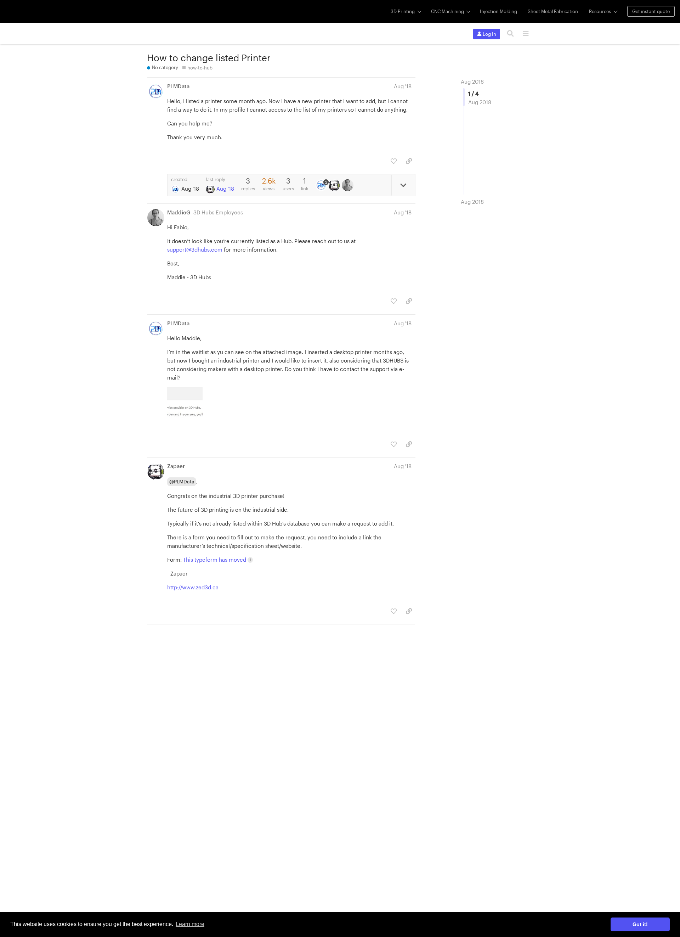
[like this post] (393, 161)
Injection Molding (498, 11)
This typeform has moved (217, 559)
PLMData (178, 86)
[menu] (525, 33)
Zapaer (176, 466)
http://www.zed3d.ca (193, 587)
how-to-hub (199, 68)
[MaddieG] (348, 185)
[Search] (510, 33)
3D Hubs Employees (218, 212)
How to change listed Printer (209, 57)
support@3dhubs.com (194, 249)
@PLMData (181, 481)
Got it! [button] (640, 924)
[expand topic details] (403, 185)
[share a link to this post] (408, 161)
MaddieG (179, 212)
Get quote (651, 11)
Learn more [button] (190, 924)
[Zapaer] (335, 185)
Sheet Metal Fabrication (553, 11)
